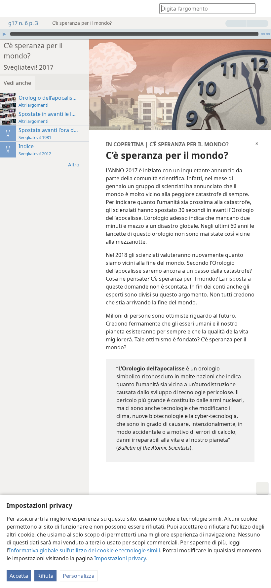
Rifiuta (45, 575)
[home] (10, 8)
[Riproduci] (4, 34)
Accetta (19, 575)
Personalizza (79, 575)
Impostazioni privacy (120, 558)
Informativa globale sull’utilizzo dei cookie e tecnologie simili (84, 550)
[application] (135, 34)
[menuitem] (10, 8)
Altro (73, 164)
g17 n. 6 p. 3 (23, 23)
